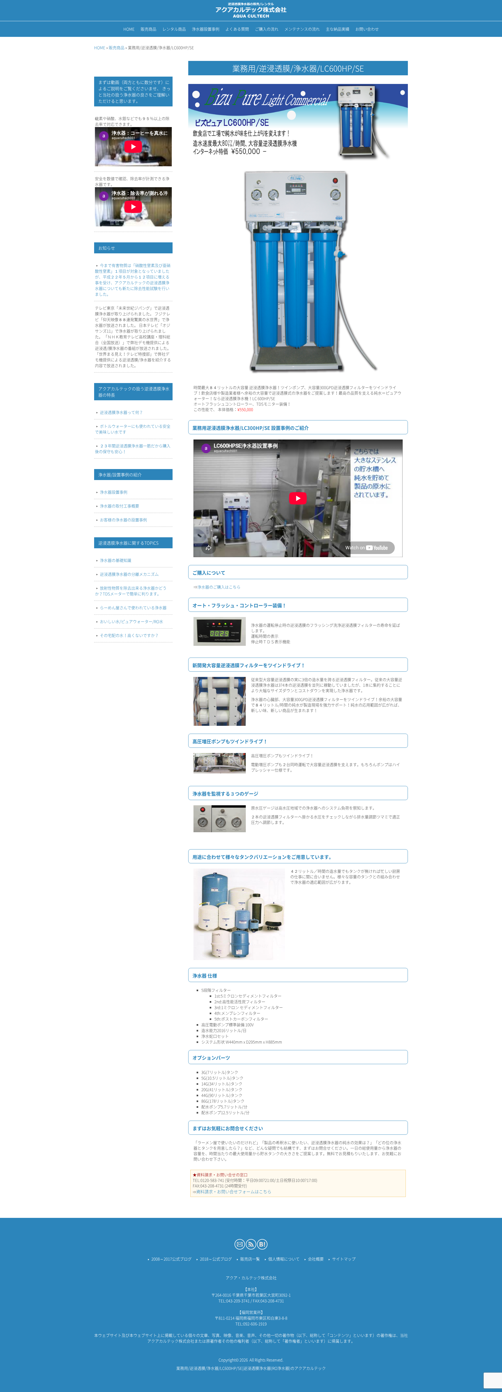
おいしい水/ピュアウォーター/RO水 (131, 621)
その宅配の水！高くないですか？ (129, 635)
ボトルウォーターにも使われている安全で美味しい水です (132, 429)
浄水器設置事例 (113, 492)
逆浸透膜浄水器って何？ (121, 412)
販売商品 (116, 47)
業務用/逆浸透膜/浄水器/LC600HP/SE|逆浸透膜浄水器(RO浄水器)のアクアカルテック (251, 1368)
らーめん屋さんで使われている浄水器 (133, 608)
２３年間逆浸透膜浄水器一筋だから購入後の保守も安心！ (132, 448)
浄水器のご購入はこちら (219, 587)
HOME (99, 47)
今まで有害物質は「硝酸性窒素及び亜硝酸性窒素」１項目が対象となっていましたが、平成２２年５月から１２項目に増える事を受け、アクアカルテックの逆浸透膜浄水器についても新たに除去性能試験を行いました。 (132, 280)
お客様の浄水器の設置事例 (123, 520)
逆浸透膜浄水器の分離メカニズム (129, 574)
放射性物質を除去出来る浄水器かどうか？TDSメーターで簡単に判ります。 (131, 591)
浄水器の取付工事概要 (119, 506)
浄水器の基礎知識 (115, 560)
